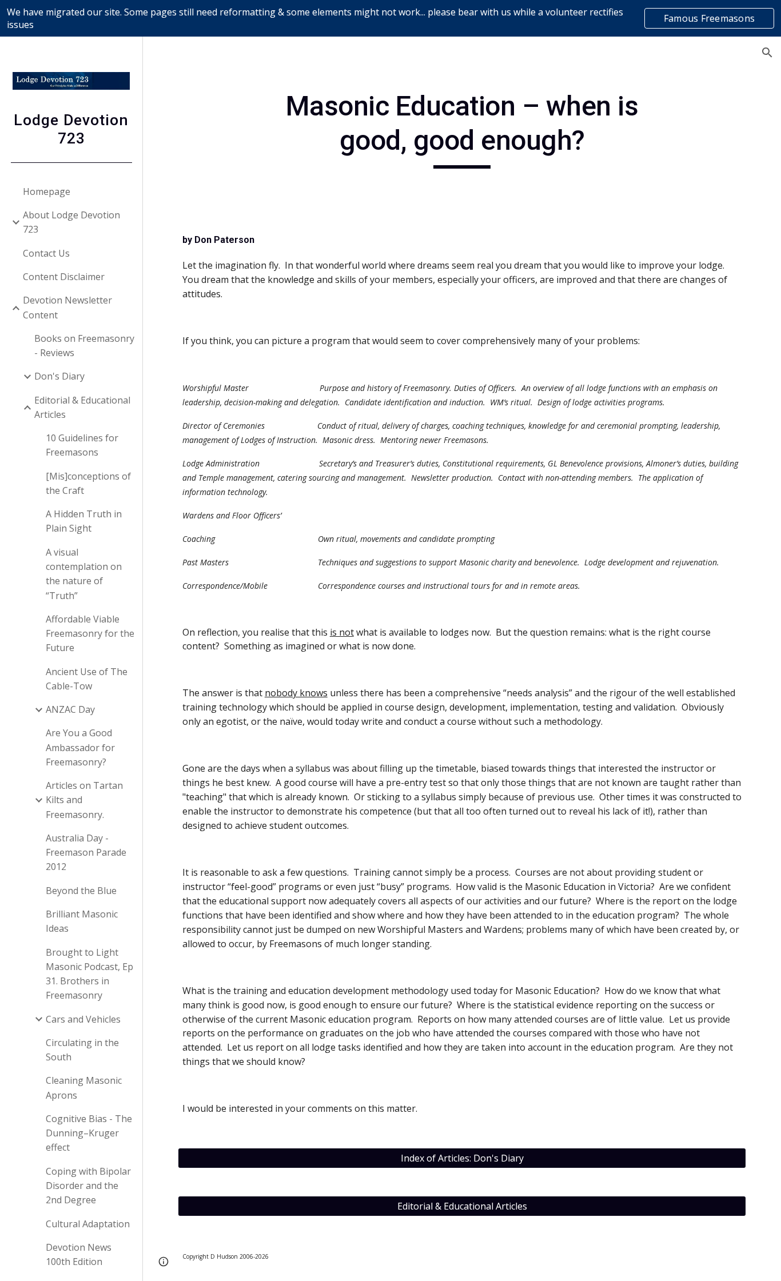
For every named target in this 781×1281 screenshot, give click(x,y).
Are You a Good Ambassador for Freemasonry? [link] (80, 747)
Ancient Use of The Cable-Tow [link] (86, 678)
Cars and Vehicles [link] (83, 1019)
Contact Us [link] (46, 253)
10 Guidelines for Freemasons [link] (82, 445)
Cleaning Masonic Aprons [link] (84, 1087)
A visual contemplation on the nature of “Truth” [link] (84, 574)
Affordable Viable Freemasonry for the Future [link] (90, 634)
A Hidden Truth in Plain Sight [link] (84, 521)
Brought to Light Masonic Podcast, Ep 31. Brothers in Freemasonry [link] (89, 974)
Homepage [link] (46, 191)
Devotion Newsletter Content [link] (67, 307)
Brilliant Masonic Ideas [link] (82, 921)
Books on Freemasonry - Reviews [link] (84, 345)
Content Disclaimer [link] (64, 276)
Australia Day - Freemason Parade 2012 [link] (86, 852)
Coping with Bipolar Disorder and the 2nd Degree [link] (88, 1186)
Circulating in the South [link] (82, 1049)
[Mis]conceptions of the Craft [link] (88, 483)
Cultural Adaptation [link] (88, 1224)
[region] (390, 18)
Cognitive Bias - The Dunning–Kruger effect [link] (89, 1133)
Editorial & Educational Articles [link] (82, 407)
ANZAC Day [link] (70, 709)
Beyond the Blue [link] (81, 890)
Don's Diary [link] (59, 376)
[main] (462, 129)
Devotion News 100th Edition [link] (78, 1254)
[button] (767, 52)
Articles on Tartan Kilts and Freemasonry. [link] (84, 800)
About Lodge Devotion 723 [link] (71, 222)
